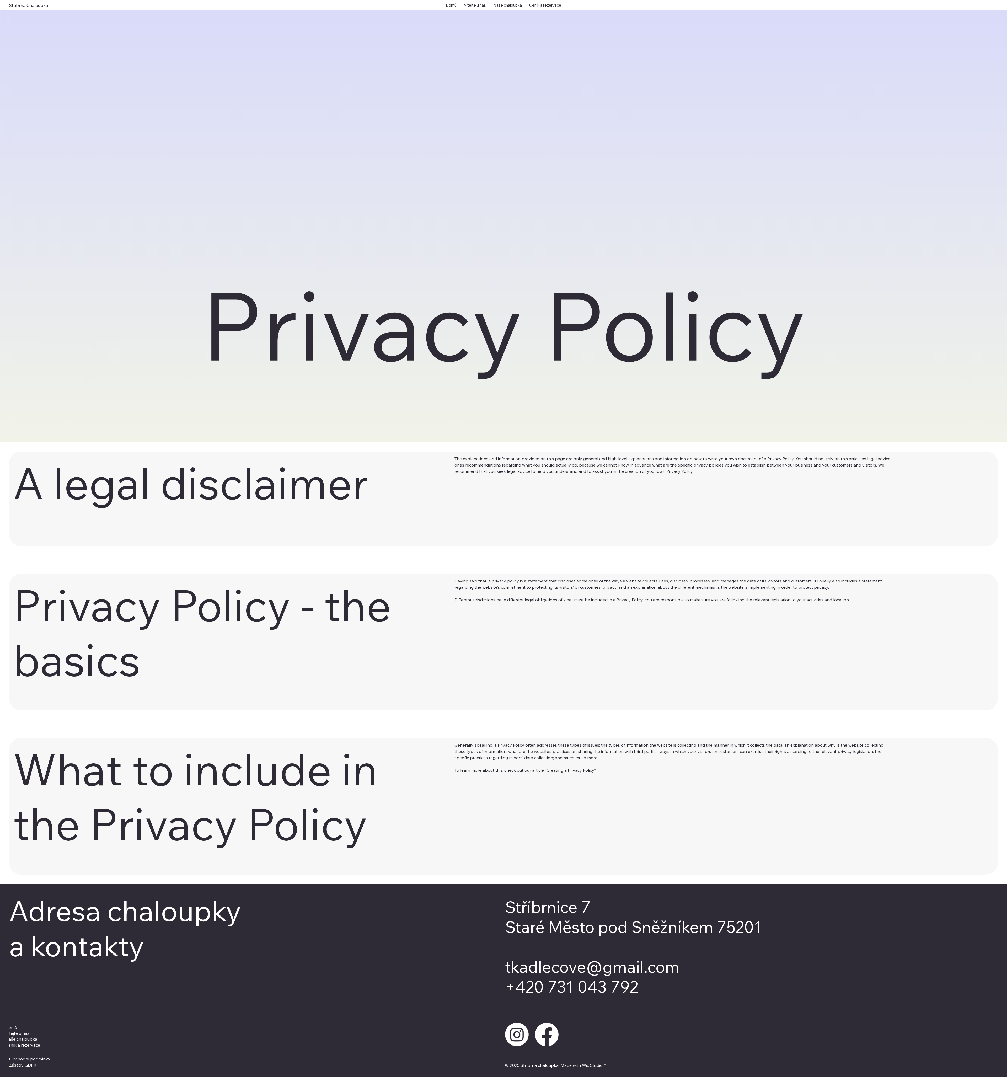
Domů (11, 1027)
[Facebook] (547, 1034)
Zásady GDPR (22, 1065)
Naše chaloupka (21, 1039)
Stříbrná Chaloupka (28, 5)
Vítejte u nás (17, 1033)
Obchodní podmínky (29, 1059)
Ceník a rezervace (22, 1045)
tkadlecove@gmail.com (592, 967)
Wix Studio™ (594, 1065)
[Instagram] (517, 1034)
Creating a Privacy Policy (570, 770)
